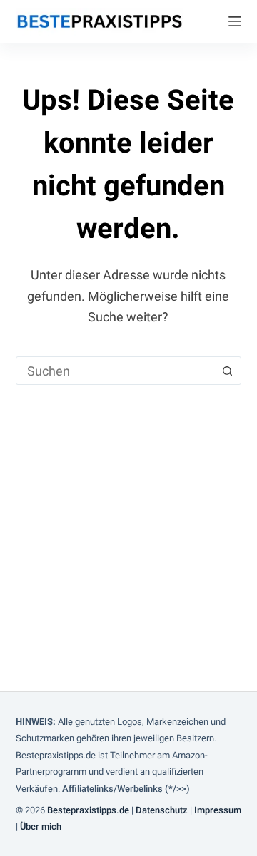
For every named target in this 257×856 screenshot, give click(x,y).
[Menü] (234, 21)
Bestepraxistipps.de (88, 810)
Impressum (217, 810)
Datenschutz (162, 810)
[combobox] (115, 370)
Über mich (40, 826)
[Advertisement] (128, 520)
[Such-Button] (227, 370)
